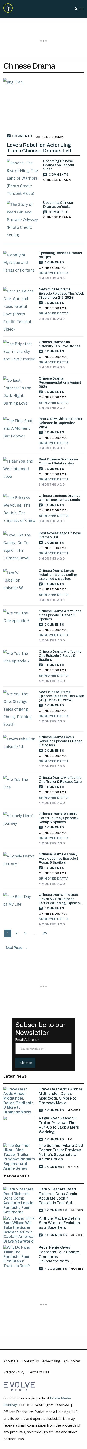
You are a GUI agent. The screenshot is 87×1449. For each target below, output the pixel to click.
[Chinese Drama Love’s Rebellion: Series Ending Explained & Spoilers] (19, 580)
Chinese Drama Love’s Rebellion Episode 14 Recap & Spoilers (60, 741)
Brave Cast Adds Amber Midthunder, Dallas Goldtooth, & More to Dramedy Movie (60, 1096)
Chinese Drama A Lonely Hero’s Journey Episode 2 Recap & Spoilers (59, 818)
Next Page (17, 947)
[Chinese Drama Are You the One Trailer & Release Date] (19, 786)
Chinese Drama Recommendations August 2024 (60, 382)
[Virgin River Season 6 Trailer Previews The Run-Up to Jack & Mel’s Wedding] (19, 1126)
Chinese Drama (49, 137)
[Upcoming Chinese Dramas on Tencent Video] (23, 178)
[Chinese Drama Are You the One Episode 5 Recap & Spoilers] (19, 619)
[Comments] (19, 136)
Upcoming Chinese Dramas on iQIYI (60, 255)
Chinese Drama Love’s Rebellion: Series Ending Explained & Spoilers (58, 574)
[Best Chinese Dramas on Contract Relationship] (19, 468)
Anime (73, 1166)
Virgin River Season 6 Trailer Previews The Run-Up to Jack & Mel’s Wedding (59, 1125)
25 (45, 933)
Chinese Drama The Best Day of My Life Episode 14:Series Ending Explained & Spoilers (60, 899)
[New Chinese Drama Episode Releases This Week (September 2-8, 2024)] (19, 310)
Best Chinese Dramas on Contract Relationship (58, 461)
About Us (10, 1361)
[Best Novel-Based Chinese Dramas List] (19, 546)
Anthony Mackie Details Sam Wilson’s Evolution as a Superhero (59, 1223)
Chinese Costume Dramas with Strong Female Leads (59, 497)
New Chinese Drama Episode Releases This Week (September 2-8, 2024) (61, 293)
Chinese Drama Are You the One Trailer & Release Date (60, 779)
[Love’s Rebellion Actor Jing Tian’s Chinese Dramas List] (43, 105)
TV (70, 1139)
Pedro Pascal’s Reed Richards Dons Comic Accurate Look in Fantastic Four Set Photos (58, 1196)
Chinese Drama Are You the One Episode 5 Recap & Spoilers (60, 615)
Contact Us (30, 1361)
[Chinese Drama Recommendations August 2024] (19, 391)
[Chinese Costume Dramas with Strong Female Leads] (19, 509)
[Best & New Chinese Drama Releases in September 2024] (19, 428)
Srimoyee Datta (54, 273)
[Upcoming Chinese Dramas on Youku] (23, 220)
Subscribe (25, 1063)
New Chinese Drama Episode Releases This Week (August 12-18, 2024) (61, 696)
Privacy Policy (13, 1372)
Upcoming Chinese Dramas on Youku (58, 204)
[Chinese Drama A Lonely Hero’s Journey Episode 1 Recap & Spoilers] (19, 863)
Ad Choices (72, 1361)
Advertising (51, 1361)
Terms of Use (38, 1372)
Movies (74, 1110)
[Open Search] (76, 9)
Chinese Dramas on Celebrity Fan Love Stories (59, 344)
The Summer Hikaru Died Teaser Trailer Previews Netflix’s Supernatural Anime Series (61, 1152)
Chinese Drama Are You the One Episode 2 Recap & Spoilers (60, 655)
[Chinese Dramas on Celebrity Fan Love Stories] (19, 351)
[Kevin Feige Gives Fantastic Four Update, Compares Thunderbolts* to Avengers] (19, 1256)
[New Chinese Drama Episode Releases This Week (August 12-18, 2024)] (19, 709)
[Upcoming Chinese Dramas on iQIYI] (19, 262)
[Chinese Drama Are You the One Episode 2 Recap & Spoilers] (19, 660)
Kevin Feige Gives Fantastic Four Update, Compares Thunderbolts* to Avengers (59, 1254)
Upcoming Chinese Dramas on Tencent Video (58, 165)
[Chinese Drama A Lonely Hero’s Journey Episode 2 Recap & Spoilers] (19, 822)
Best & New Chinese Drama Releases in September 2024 (60, 423)
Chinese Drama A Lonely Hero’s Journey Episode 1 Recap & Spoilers (58, 858)
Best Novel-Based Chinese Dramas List (60, 535)
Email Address (26, 1039)
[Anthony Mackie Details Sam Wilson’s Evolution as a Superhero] (19, 1230)
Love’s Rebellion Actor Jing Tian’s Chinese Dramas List (39, 148)
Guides (76, 1210)
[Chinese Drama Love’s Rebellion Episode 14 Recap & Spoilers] (19, 745)
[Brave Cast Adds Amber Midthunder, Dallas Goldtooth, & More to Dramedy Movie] (19, 1101)
